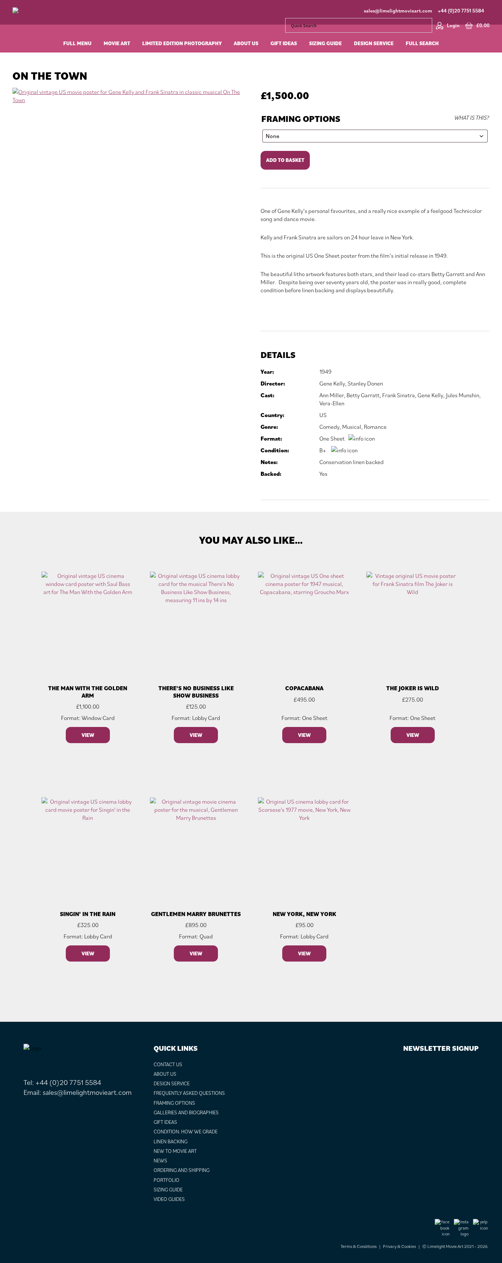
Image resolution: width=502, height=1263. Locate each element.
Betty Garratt (363, 395)
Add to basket (285, 160)
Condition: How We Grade (186, 1131)
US (323, 415)
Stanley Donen (365, 383)
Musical (351, 426)
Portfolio (166, 1180)
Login (453, 25)
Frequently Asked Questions (189, 1093)
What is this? (471, 117)
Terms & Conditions (359, 1246)
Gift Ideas (165, 1122)
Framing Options (300, 118)
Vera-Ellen (331, 403)
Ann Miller (331, 395)
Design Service (172, 1083)
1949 (325, 371)
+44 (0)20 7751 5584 (461, 10)
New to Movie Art (175, 1151)
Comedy (329, 426)
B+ (322, 450)
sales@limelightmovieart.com (398, 10)
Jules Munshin (462, 395)
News (160, 1160)
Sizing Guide (168, 1189)
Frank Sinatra (398, 395)
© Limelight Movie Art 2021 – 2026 (455, 1246)
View (88, 735)
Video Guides (169, 1199)
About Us (165, 1074)
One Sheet (332, 438)
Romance (375, 426)
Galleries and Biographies (186, 1112)
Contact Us (168, 1064)
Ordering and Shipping (181, 1170)
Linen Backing (170, 1141)
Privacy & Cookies (399, 1246)
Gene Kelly (332, 383)
